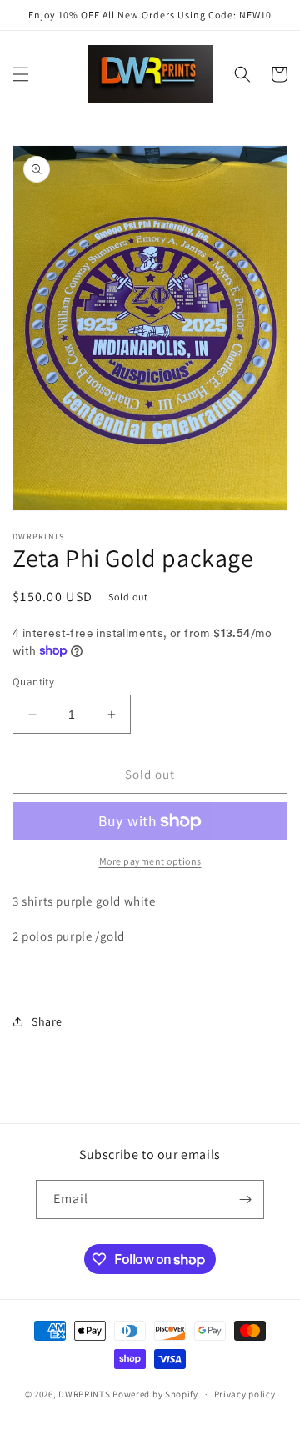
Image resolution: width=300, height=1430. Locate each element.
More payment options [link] (150, 861)
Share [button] (47, 1021)
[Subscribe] (245, 1199)
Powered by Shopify (155, 1394)
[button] (20, 74)
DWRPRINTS (84, 1394)
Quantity (33, 682)
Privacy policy (245, 1394)
